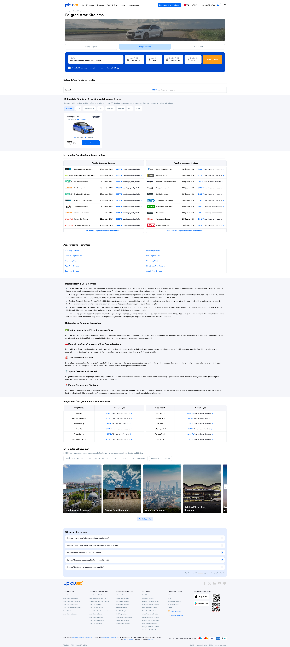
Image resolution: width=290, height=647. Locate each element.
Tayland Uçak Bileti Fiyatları (150, 617)
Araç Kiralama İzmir (95, 604)
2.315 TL (118, 418)
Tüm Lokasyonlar (145, 519)
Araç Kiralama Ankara (96, 608)
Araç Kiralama (88, 5)
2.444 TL (128, 225)
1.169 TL (118, 413)
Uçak (123, 5)
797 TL (199, 418)
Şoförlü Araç (112, 5)
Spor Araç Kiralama (72, 271)
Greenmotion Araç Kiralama (124, 617)
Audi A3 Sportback (79, 418)
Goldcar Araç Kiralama (122, 620)
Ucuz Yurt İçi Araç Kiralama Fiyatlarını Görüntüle (103, 231)
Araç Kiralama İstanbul (96, 595)
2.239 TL (128, 200)
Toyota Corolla (79, 434)
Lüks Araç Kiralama (153, 251)
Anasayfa (68, 11)
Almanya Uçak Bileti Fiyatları (150, 620)
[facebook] (204, 583)
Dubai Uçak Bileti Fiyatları (149, 611)
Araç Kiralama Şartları (70, 614)
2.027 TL (128, 194)
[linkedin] (214, 583)
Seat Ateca (160, 439)
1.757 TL (128, 169)
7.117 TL (118, 439)
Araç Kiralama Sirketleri (70, 598)
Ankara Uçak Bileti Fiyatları (150, 614)
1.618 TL (128, 182)
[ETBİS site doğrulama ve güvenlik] (216, 607)
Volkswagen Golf (160, 429)
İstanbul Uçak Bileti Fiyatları (150, 601)
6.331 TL (199, 434)
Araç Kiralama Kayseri (96, 617)
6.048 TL (199, 413)
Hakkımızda (171, 595)
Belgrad (68, 90)
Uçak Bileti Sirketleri (148, 598)
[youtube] (219, 583)
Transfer (100, 5)
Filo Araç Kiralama (153, 256)
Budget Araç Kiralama (122, 601)
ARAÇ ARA (212, 59)
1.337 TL (199, 439)
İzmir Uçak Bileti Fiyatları (149, 608)
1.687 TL (210, 207)
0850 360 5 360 (176, 611)
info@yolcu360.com (177, 615)
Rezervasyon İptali (173, 604)
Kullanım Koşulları (201, 645)
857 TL (118, 434)
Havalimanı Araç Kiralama (155, 266)
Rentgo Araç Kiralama (122, 604)
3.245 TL (210, 200)
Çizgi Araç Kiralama (121, 614)
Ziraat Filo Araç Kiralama (123, 611)
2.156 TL (128, 175)
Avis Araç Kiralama (121, 595)
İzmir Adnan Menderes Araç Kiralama (100, 611)
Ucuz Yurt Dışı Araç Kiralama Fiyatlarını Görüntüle (185, 231)
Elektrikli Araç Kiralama (73, 256)
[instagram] (224, 583)
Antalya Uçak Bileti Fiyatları (150, 604)
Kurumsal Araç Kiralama (169, 5)
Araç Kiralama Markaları (70, 604)
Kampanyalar (133, 5)
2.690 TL (128, 219)
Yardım (200, 573)
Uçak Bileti (198, 47)
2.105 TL (128, 188)
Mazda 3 (79, 413)
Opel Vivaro (160, 413)
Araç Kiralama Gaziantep (96, 620)
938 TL (118, 424)
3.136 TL (118, 429)
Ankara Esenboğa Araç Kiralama (99, 601)
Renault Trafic (160, 434)
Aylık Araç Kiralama (72, 266)
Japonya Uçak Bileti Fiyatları (150, 627)
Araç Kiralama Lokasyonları (71, 601)
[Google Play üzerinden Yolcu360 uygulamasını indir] (201, 603)
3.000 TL (210, 169)
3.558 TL (210, 188)
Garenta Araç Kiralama (122, 598)
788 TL (163, 90)
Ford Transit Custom (79, 439)
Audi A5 (79, 429)
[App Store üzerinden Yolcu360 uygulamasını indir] (201, 596)
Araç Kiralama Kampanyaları (72, 608)
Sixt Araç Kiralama (121, 608)
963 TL (199, 429)
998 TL (210, 182)
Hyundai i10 (160, 418)
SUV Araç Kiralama (72, 251)
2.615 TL (128, 207)
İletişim (170, 608)
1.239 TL (199, 424)
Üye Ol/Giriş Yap (209, 5)
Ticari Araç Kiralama (72, 261)
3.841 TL (210, 219)
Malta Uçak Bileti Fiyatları (149, 630)
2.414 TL (128, 213)
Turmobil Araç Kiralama (123, 623)
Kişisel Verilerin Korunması (217, 645)
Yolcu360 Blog (67, 611)
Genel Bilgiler (91, 47)
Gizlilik (192, 645)
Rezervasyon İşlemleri (174, 601)
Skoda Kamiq (79, 424)
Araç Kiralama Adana (95, 623)
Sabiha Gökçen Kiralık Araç (97, 598)
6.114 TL (210, 175)
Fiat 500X (160, 424)
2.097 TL (210, 194)
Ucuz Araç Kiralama (153, 261)
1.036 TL (210, 225)
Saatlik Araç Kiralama (154, 271)
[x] (209, 583)
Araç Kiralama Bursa (95, 614)
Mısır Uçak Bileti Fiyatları (149, 623)
